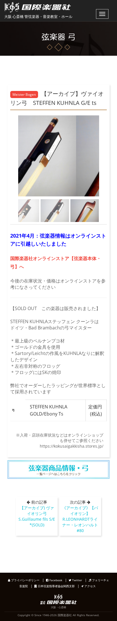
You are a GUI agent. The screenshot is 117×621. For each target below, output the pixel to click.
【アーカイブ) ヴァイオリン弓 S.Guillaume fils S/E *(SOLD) (36, 516)
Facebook (55, 580)
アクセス (89, 586)
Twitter (76, 580)
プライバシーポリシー (24, 580)
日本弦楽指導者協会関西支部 (56, 586)
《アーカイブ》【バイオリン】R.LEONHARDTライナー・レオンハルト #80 (82, 519)
